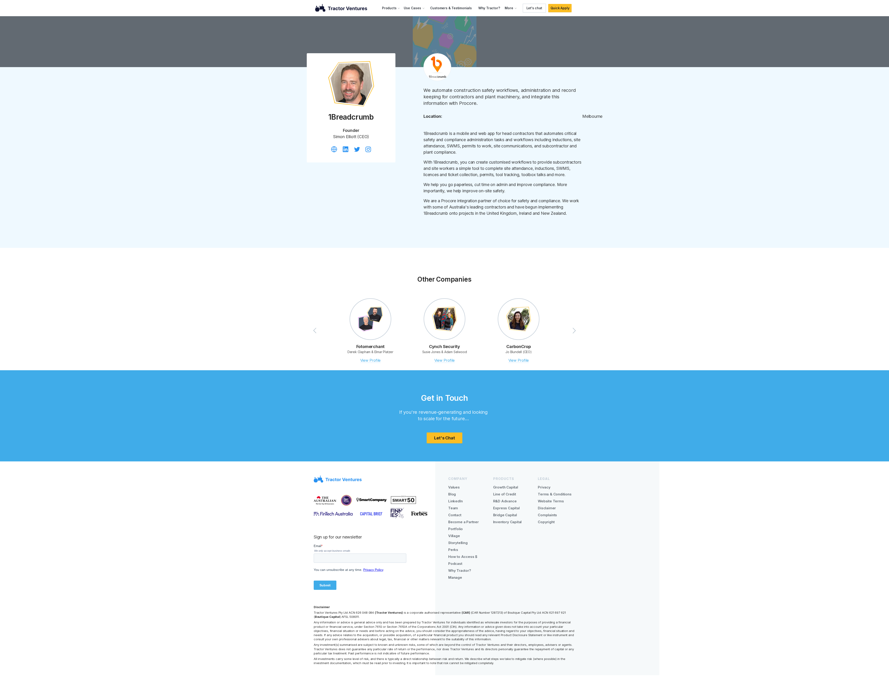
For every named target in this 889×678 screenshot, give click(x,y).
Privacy (544, 487)
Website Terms (551, 501)
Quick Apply (560, 8)
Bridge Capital (505, 515)
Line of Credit (504, 494)
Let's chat (534, 8)
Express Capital (506, 508)
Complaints (547, 515)
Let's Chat (444, 437)
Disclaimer (547, 508)
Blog (452, 494)
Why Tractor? (489, 8)
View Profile (370, 360)
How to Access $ (462, 556)
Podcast (455, 563)
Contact (454, 515)
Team (453, 508)
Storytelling (458, 543)
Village (454, 536)
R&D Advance (505, 501)
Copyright (546, 522)
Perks (453, 549)
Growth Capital (505, 487)
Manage (455, 577)
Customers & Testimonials (451, 8)
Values (454, 487)
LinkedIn (455, 501)
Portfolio (455, 529)
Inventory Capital (507, 522)
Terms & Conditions (554, 494)
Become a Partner (463, 522)
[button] (391, 8)
